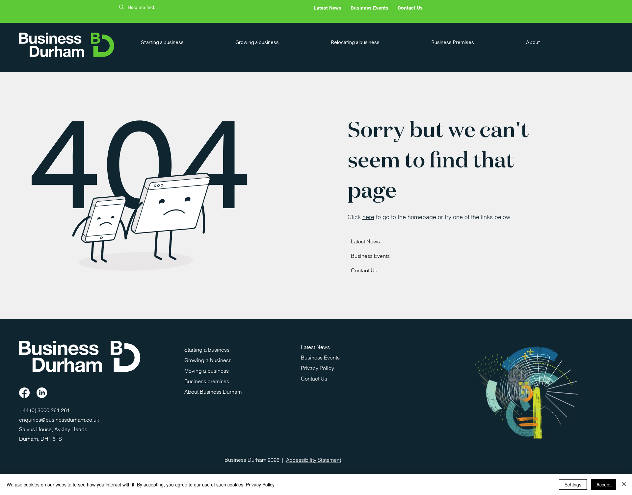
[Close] (624, 484)
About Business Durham (213, 391)
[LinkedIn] (42, 392)
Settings (573, 484)
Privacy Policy (317, 368)
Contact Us (364, 270)
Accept (603, 484)
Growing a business (207, 360)
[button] (184, 42)
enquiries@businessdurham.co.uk (59, 419)
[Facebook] (24, 392)
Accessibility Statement (313, 460)
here (368, 217)
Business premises (206, 381)
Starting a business (206, 349)
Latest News (365, 241)
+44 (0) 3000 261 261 (45, 410)
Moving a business (206, 370)
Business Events (370, 256)
